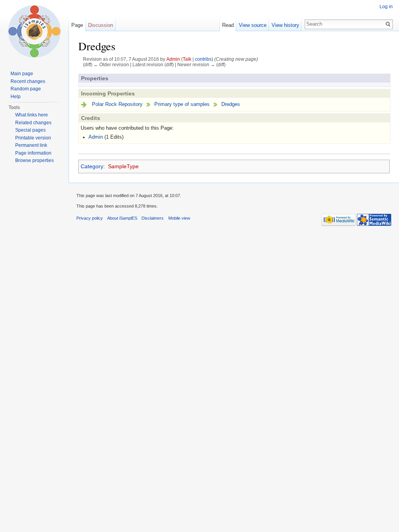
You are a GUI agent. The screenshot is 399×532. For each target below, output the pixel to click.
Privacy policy (89, 218)
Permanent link (31, 145)
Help (16, 96)
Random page (26, 89)
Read (228, 25)
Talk (187, 59)
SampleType (123, 166)
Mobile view (179, 218)
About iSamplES (122, 218)
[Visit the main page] (34, 31)
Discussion (100, 25)
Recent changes (28, 81)
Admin (173, 59)
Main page (22, 73)
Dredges (230, 104)
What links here (31, 115)
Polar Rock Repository (117, 104)
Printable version (33, 138)
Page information (33, 153)
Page (77, 25)
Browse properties (34, 160)
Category (92, 166)
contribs (203, 59)
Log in (386, 6)
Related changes (33, 122)
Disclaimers (152, 218)
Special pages (30, 130)
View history (285, 25)
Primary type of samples (182, 104)
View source (253, 25)
